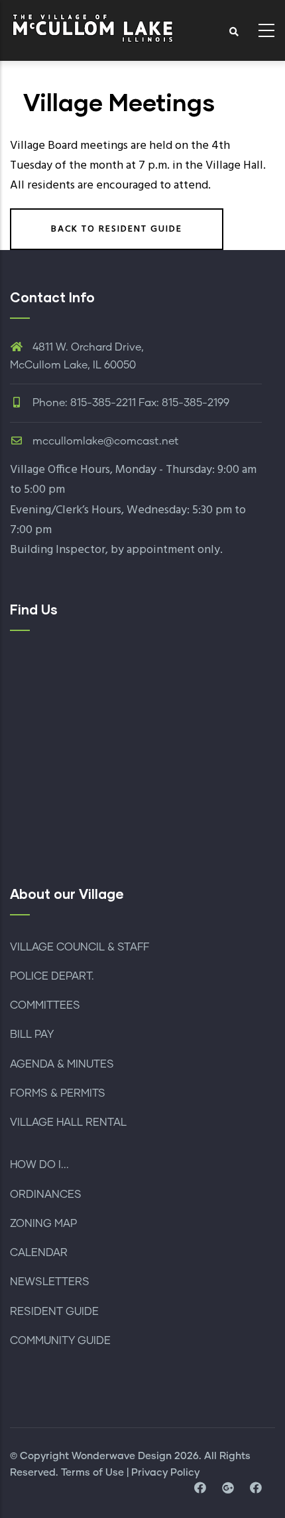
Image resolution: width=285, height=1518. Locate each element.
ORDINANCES (46, 1194)
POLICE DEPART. (52, 976)
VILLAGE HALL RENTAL (68, 1122)
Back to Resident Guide (116, 229)
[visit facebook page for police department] (256, 1489)
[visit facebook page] (200, 1489)
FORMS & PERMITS (57, 1093)
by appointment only (165, 550)
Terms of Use (92, 1473)
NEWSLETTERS (49, 1282)
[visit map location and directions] (228, 1489)
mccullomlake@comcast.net (104, 441)
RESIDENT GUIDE (54, 1311)
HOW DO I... (39, 1165)
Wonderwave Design (122, 1456)
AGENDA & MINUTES (62, 1064)
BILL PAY (32, 1034)
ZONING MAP (43, 1223)
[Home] (93, 27)
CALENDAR (39, 1252)
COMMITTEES (45, 1005)
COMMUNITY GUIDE (60, 1340)
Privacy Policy (165, 1473)
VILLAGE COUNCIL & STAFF (79, 947)
